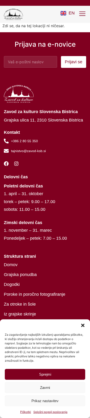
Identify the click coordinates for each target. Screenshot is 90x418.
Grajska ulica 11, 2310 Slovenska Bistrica (43, 120)
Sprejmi (45, 374)
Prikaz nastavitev (45, 401)
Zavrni (45, 388)
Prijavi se (73, 61)
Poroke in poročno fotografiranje (34, 294)
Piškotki (25, 412)
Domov (11, 264)
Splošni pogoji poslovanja (50, 412)
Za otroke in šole (20, 304)
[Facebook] (7, 163)
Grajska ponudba (20, 274)
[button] (82, 325)
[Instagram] (17, 163)
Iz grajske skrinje (20, 314)
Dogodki (12, 284)
